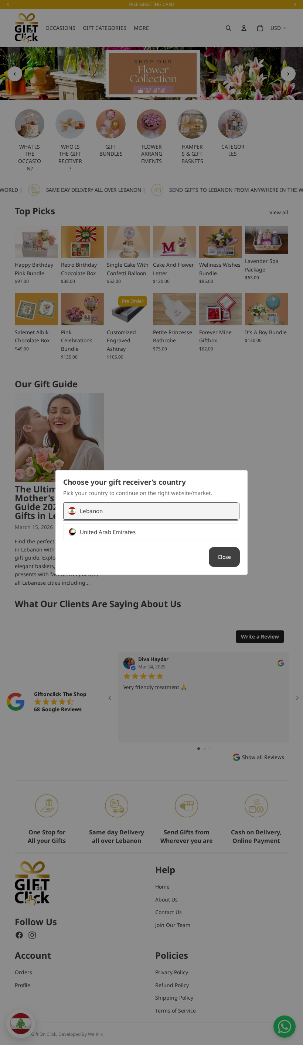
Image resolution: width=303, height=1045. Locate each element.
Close (224, 556)
